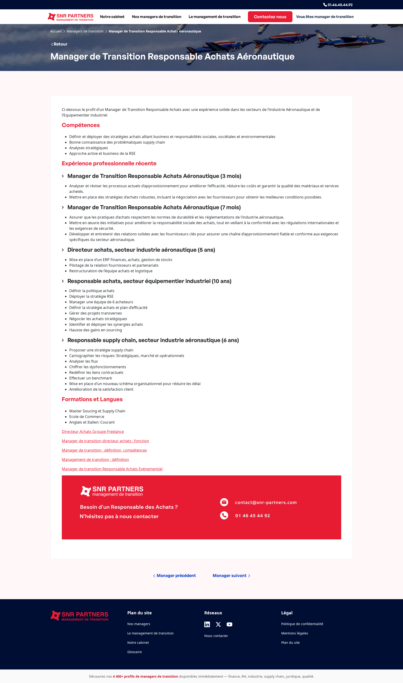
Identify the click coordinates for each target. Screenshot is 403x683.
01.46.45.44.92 (340, 4)
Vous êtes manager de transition (325, 16)
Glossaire (134, 652)
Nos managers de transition (156, 16)
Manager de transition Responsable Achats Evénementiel (112, 468)
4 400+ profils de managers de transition (145, 676)
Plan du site (290, 642)
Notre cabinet (112, 16)
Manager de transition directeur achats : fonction (105, 440)
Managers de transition (85, 31)
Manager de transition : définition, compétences (104, 450)
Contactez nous (270, 16)
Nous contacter (216, 635)
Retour (60, 43)
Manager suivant (230, 575)
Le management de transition (214, 16)
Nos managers (138, 624)
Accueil (56, 31)
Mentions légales (294, 633)
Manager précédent (176, 575)
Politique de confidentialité (302, 624)
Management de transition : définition (95, 459)
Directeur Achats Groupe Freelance (93, 431)
